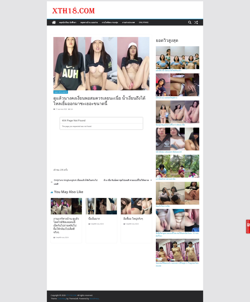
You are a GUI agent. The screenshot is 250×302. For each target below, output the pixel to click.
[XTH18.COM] (54, 22)
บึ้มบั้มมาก (94, 218)
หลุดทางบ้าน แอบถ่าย (89, 22)
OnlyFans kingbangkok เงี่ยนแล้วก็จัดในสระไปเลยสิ (75, 182)
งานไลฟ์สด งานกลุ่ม (110, 22)
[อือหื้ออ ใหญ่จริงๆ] (136, 199)
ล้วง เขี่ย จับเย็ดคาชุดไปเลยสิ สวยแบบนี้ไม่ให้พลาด (126, 180)
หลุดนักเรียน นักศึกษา (67, 22)
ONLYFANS (143, 22)
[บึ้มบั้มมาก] (101, 199)
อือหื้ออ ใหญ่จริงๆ (133, 218)
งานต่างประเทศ (128, 22)
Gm (71, 109)
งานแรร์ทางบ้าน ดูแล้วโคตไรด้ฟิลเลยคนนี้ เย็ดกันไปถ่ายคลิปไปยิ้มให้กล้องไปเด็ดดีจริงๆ (66, 225)
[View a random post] (196, 22)
